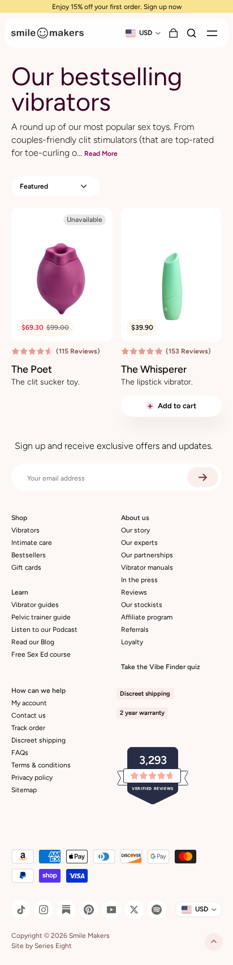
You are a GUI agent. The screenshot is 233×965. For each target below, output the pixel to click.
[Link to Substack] (66, 909)
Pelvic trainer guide (41, 617)
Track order (28, 728)
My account (29, 703)
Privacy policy (32, 777)
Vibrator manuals (147, 567)
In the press (139, 580)
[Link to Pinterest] (88, 909)
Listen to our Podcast (44, 630)
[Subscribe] (202, 477)
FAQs (19, 753)
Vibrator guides (35, 605)
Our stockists (141, 605)
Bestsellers (28, 555)
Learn (19, 592)
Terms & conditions (41, 765)
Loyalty (132, 642)
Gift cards (26, 567)
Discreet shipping (38, 740)
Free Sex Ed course (41, 654)
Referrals (135, 630)
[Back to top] (214, 942)
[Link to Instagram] (43, 909)
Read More (101, 154)
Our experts (139, 543)
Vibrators (25, 530)
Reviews (134, 592)
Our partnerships (147, 555)
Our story (135, 530)
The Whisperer (154, 369)
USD (145, 33)
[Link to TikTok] (21, 909)
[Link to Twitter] (134, 909)
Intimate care (31, 543)
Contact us (28, 715)
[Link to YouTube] (111, 909)
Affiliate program (146, 617)
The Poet (31, 369)
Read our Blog (32, 642)
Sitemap (24, 790)
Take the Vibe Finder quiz (160, 667)
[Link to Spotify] (156, 909)
